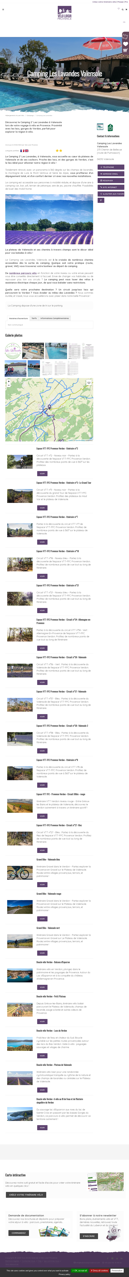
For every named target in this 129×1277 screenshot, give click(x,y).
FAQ (39, 1261)
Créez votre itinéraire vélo (104, 2)
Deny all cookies (100, 1271)
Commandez (19, 1233)
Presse (120, 2)
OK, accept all (80, 1271)
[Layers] (89, 382)
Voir (42, 473)
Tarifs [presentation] (34, 318)
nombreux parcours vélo (23, 273)
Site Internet (109, 187)
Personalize (117, 1271)
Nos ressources (12, 1264)
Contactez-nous (28, 1261)
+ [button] (9, 381)
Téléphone (108, 167)
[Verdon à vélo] (100, 126)
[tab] (18, 318)
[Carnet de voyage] (119, 9)
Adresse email (110, 174)
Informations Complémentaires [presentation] (55, 318)
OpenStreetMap (80, 440)
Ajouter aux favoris (113, 194)
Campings (30, 115)
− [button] (9, 385)
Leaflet (71, 440)
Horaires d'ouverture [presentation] (18, 318)
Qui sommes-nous (51, 1261)
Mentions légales (12, 1261)
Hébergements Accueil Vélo (14, 115)
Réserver (107, 181)
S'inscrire (89, 1236)
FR (124, 22)
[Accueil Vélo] (110, 127)
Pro (126, 2)
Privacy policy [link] (64, 1274)
